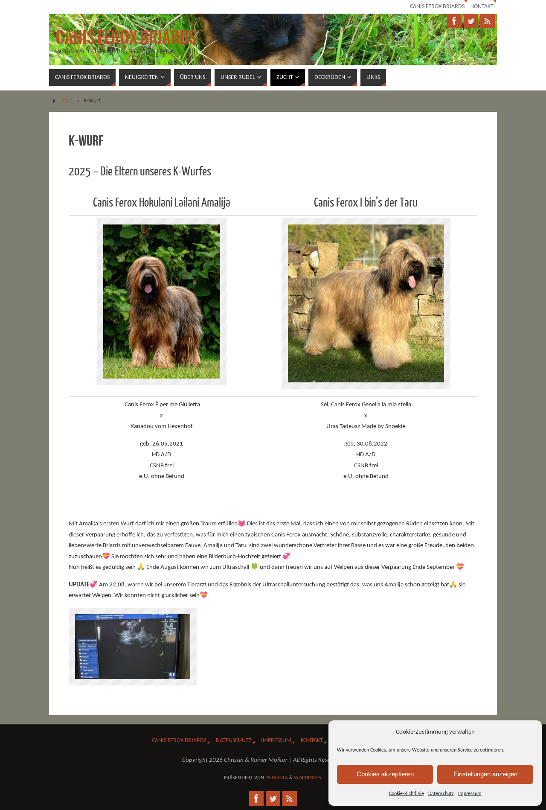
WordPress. (308, 778)
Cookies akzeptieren (385, 774)
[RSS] (487, 21)
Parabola (276, 778)
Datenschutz (441, 793)
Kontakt (482, 6)
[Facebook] (454, 21)
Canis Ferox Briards (437, 6)
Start (67, 101)
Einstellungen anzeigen (485, 774)
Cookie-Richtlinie (406, 793)
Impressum (470, 793)
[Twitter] (471, 21)
